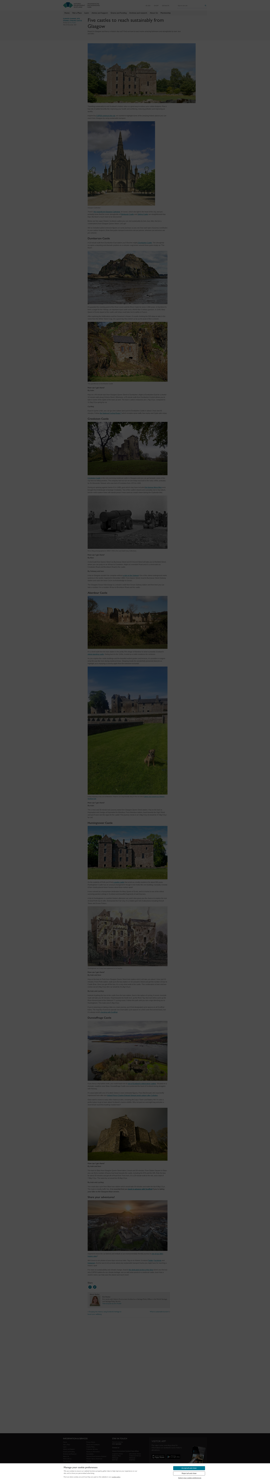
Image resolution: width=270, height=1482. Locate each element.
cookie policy (116, 1477)
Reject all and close (189, 1473)
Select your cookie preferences (189, 1478)
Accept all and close (189, 1468)
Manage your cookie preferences (80, 1467)
